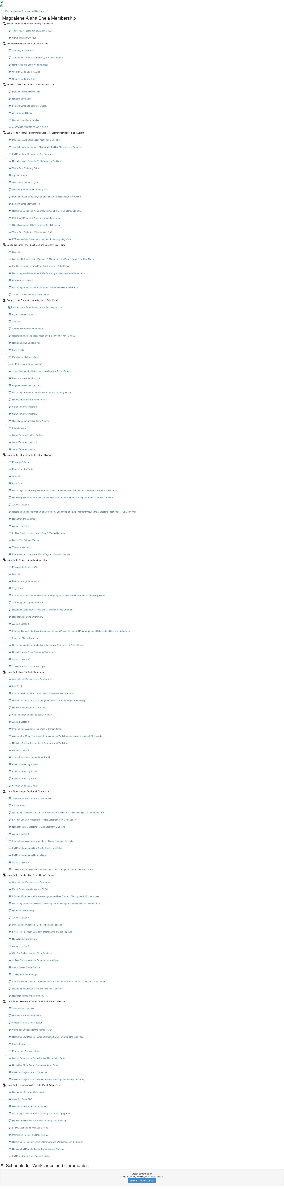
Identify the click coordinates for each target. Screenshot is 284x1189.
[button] (2, 2)
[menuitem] (2, 6)
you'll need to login (154, 1176)
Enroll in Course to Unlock (142, 1180)
